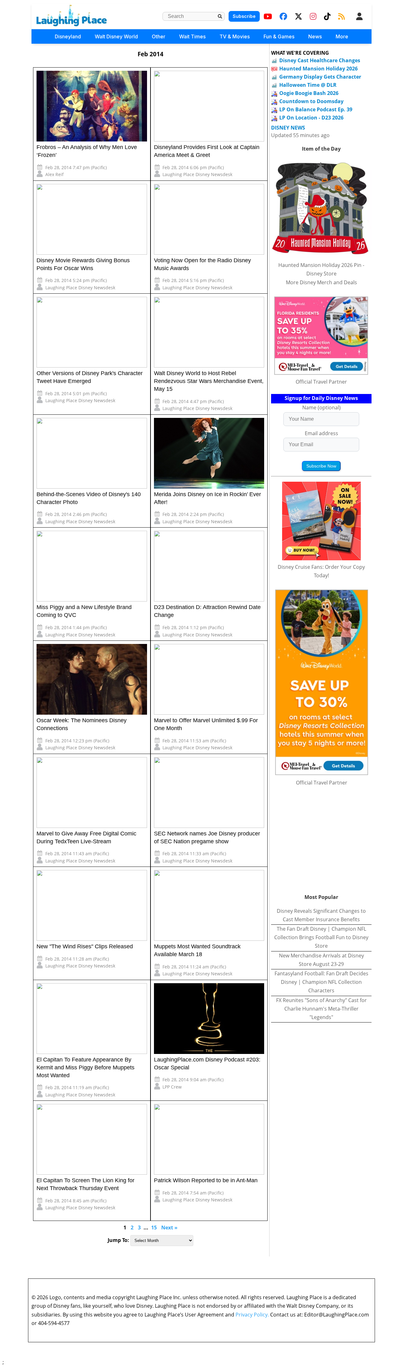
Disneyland (68, 36)
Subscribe (244, 16)
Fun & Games (279, 36)
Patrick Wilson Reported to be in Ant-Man (206, 1180)
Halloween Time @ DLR (308, 84)
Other (158, 36)
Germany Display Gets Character (320, 76)
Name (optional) (321, 407)
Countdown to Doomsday (311, 101)
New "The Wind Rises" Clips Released (85, 946)
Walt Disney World (116, 36)
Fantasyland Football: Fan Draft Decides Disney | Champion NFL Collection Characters (321, 982)
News (315, 36)
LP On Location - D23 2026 (311, 117)
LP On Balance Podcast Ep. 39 (315, 109)
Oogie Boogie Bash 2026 (308, 93)
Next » (169, 1227)
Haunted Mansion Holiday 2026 (318, 68)
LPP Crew (172, 1087)
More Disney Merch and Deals (321, 282)
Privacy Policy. (252, 1314)
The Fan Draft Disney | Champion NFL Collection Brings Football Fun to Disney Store (321, 937)
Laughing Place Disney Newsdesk (197, 174)
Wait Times (192, 36)
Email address (321, 433)
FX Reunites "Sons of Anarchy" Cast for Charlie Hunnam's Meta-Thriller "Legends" (321, 1009)
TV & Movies (234, 36)
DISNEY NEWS (288, 128)
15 (154, 1227)
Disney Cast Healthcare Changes (319, 60)
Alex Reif (54, 174)
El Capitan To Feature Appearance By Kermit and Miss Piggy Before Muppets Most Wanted (85, 1067)
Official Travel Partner (321, 381)
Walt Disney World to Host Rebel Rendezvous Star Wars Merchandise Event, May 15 (209, 381)
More (342, 36)
